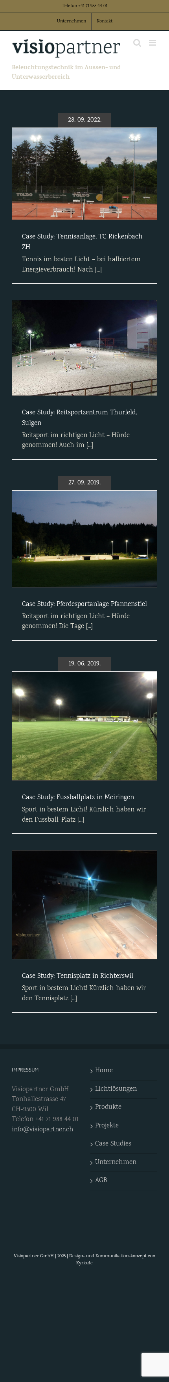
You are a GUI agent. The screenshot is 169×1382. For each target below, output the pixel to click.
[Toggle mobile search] (137, 43)
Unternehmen (115, 1163)
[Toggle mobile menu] (153, 43)
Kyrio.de (84, 1263)
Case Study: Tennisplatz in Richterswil (77, 976)
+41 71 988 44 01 (92, 6)
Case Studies (113, 1144)
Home (104, 1071)
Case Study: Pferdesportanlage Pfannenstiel (84, 605)
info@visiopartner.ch (42, 1130)
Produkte (108, 1107)
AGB (101, 1181)
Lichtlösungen (116, 1089)
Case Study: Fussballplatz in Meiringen (78, 798)
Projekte (107, 1126)
